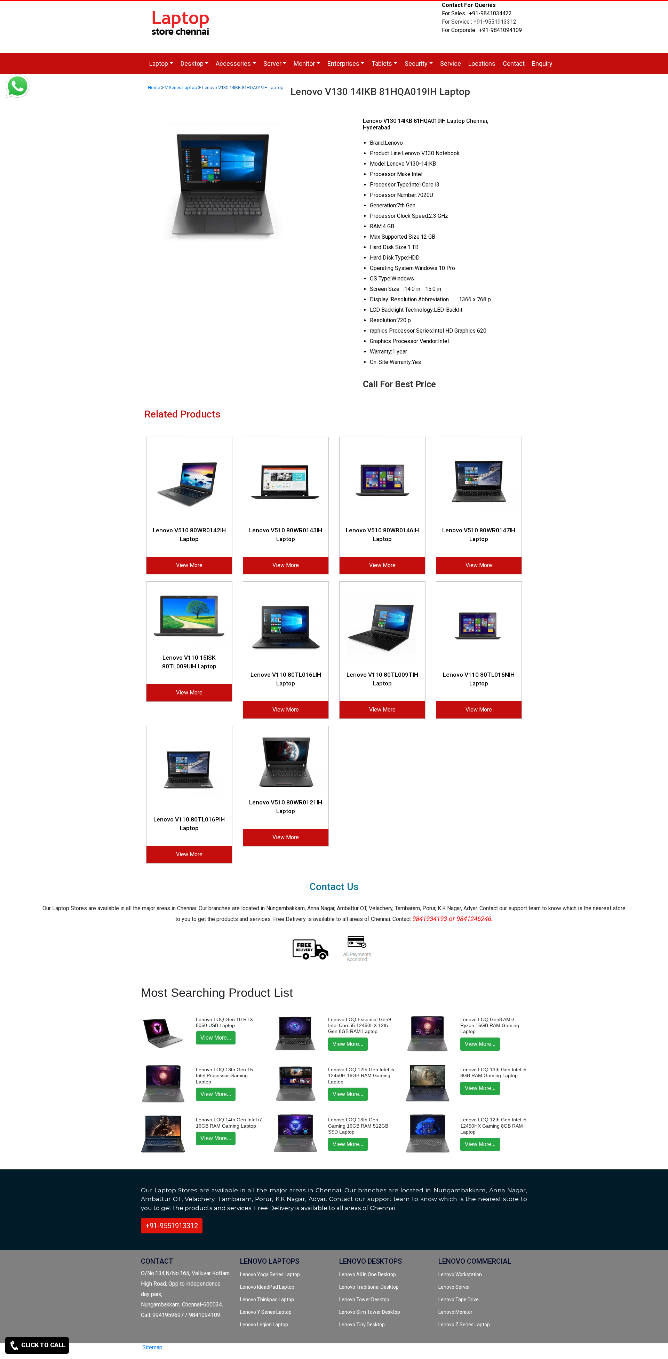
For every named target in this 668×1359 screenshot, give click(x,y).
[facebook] (188, 1351)
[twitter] (177, 1351)
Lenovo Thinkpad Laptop (267, 1299)
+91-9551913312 (171, 1226)
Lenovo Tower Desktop (364, 1299)
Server (272, 63)
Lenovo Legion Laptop (264, 1324)
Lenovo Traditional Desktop (369, 1287)
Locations (481, 63)
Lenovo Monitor (455, 1312)
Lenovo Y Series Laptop (266, 1312)
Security (416, 63)
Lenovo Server (454, 1287)
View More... (215, 1038)
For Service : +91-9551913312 (479, 21)
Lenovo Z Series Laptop (464, 1324)
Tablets (382, 63)
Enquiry (542, 63)
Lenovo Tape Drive (458, 1299)
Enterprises (343, 63)
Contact (514, 63)
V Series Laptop (181, 87)
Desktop (192, 63)
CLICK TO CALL (42, 1345)
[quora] (212, 1351)
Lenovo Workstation (460, 1274)
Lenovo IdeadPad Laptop (267, 1287)
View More (189, 565)
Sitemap (152, 1347)
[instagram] (200, 1351)
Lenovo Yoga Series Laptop (270, 1274)
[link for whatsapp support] (17, 87)
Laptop (158, 63)
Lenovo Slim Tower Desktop (369, 1312)
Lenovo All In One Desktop (367, 1274)
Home (154, 87)
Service (450, 63)
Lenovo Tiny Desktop (362, 1324)
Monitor (304, 63)
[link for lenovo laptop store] (181, 26)
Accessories (233, 63)
